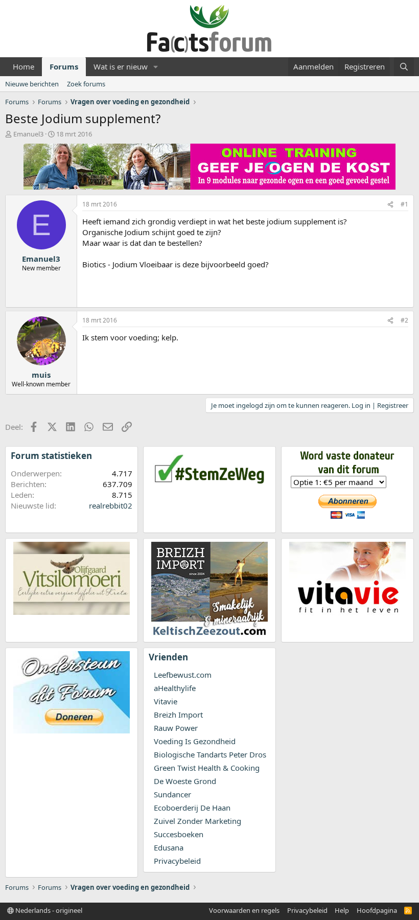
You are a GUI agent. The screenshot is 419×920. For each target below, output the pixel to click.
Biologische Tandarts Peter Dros (210, 754)
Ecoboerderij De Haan (192, 807)
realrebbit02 (110, 505)
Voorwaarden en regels (244, 910)
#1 (404, 204)
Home (23, 66)
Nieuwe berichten (32, 83)
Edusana (168, 847)
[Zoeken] (404, 66)
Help (342, 910)
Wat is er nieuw (121, 66)
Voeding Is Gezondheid (195, 741)
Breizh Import (178, 714)
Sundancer (172, 794)
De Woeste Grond (185, 781)
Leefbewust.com (183, 675)
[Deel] (390, 205)
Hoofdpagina (377, 910)
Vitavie (165, 701)
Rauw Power (176, 728)
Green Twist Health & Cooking (207, 768)
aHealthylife (175, 688)
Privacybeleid (177, 861)
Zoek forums (86, 83)
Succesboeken (178, 834)
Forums (64, 66)
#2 (404, 320)
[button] (156, 66)
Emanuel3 (28, 134)
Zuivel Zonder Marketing (197, 821)
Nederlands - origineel (48, 910)
